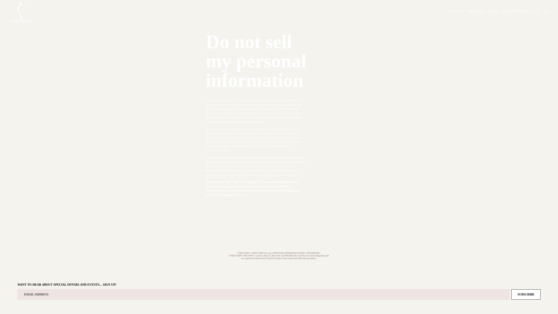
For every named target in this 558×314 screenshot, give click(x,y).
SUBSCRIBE (525, 294)
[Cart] (546, 12)
